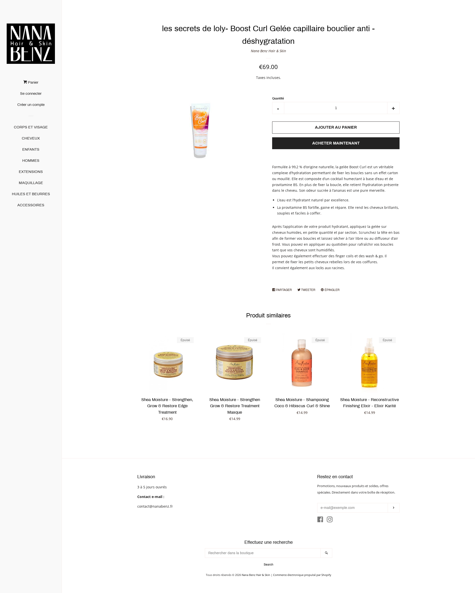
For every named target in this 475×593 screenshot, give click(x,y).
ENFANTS (30, 149)
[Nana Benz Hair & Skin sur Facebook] (320, 520)
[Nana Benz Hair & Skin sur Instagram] (330, 520)
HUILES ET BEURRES (31, 194)
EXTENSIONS (31, 172)
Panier (32, 82)
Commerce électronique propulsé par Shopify (302, 575)
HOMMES (30, 161)
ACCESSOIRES (30, 205)
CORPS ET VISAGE (31, 127)
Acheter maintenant (336, 143)
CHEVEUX (31, 138)
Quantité (278, 98)
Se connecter (31, 93)
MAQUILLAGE (31, 183)
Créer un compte (31, 105)
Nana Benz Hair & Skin (268, 50)
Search (268, 564)
